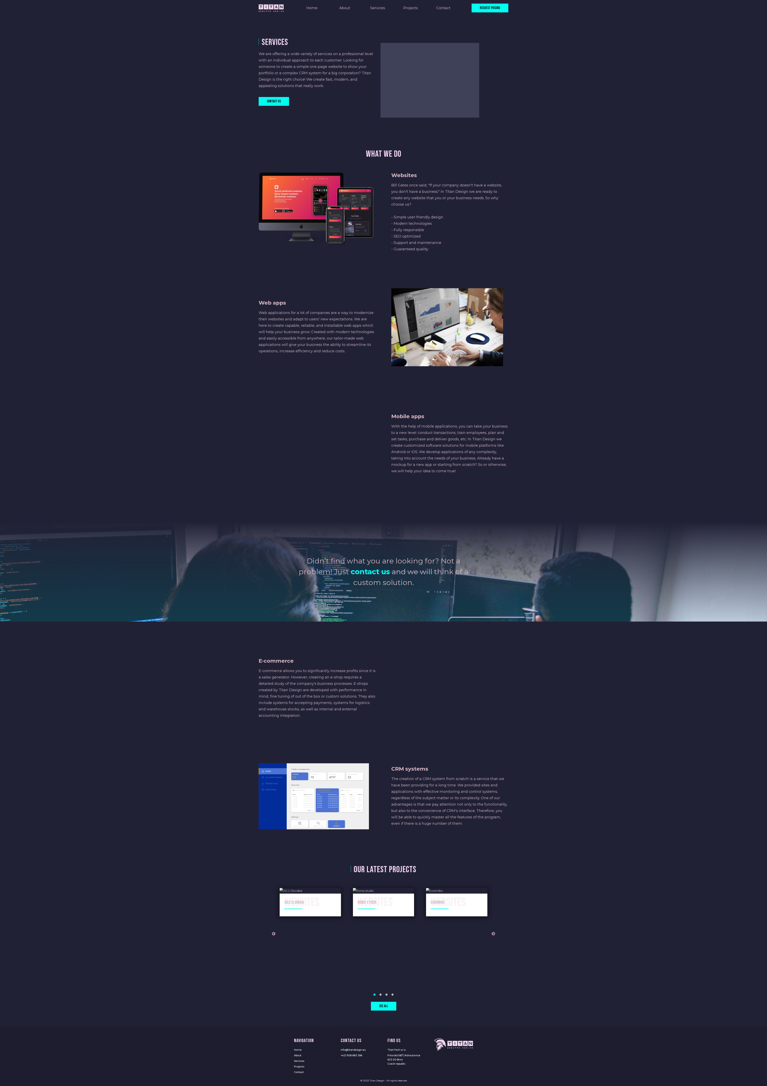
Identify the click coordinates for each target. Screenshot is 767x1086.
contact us (370, 571)
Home (311, 8)
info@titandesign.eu (353, 1049)
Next (493, 934)
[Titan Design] (271, 8)
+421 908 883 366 (351, 1055)
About (344, 8)
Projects (410, 8)
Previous (274, 934)
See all (383, 1006)
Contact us (274, 101)
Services (377, 8)
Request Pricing (490, 8)
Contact (443, 8)
